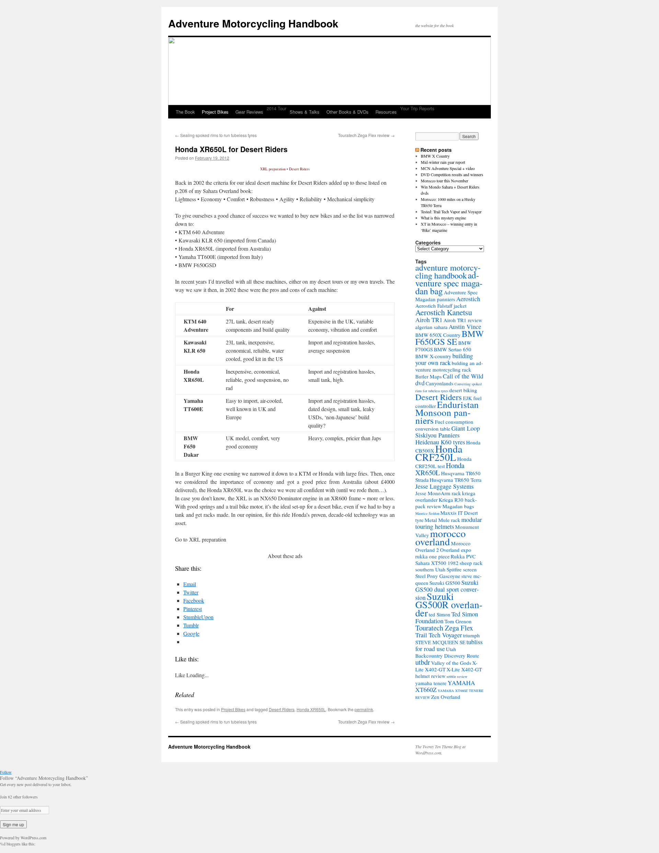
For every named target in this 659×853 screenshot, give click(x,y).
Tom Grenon (458, 621)
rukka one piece (432, 556)
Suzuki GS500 (444, 582)
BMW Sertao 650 (452, 349)
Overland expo (455, 549)
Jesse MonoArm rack (438, 493)
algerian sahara (431, 326)
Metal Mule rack (442, 519)
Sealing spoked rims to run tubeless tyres (216, 135)
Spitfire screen (462, 569)
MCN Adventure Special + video (448, 168)
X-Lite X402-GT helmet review (448, 672)
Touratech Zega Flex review (366, 135)
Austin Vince (465, 326)
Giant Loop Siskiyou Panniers (447, 431)
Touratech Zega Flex (444, 628)
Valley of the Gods (451, 662)
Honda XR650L (311, 709)
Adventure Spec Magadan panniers (446, 296)
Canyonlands (439, 383)
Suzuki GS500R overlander (448, 604)
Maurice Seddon (427, 513)
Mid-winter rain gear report (443, 162)
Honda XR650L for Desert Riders (231, 149)
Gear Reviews (249, 112)
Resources (386, 112)
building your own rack (444, 359)
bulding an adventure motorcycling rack (449, 366)
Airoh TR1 (428, 320)
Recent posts (436, 149)
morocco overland (440, 537)
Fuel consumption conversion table (444, 425)
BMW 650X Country (438, 334)
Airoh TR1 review (462, 320)
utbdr (422, 662)
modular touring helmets (448, 523)
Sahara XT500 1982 (437, 562)
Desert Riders (281, 709)
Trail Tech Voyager (438, 635)
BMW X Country (435, 156)
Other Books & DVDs (347, 112)
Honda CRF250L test (443, 462)
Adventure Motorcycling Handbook (253, 23)
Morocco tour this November (444, 180)
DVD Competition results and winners (452, 174)
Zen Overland (445, 696)
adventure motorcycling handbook (448, 271)
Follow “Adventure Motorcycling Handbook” (44, 778)
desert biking (463, 390)
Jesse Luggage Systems (444, 486)
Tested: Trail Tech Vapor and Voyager (451, 211)
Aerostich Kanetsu (443, 312)
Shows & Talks (305, 112)
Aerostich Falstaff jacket (440, 305)
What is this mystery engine (443, 217)
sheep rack (471, 562)
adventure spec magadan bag (449, 283)
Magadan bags (458, 506)
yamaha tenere (431, 683)
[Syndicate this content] (417, 149)
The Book (185, 112)
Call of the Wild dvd (449, 379)
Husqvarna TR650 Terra (456, 479)
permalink (364, 709)
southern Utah (430, 569)
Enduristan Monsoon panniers (447, 412)
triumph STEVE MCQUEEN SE (447, 639)
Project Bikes (215, 112)
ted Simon (439, 614)
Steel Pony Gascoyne (437, 575)
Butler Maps (428, 376)
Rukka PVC (463, 556)
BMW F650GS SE (449, 337)
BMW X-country (433, 356)
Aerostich (468, 299)
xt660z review (457, 676)
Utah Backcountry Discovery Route (447, 652)
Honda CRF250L (438, 453)
